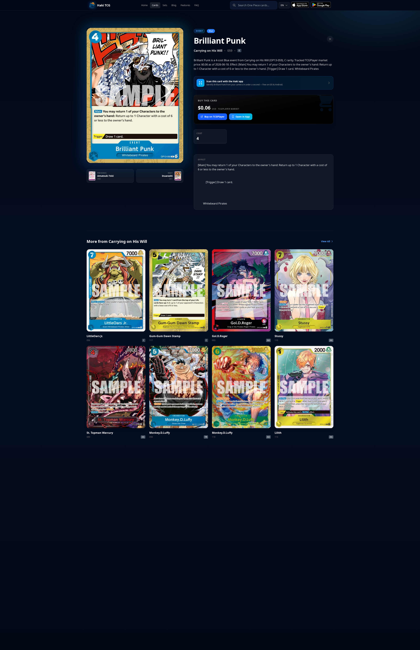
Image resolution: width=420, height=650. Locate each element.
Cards (155, 5)
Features (185, 5)
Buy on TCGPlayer (214, 116)
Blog (173, 5)
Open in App (243, 116)
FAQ (196, 5)
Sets (165, 5)
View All (325, 241)
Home (144, 5)
